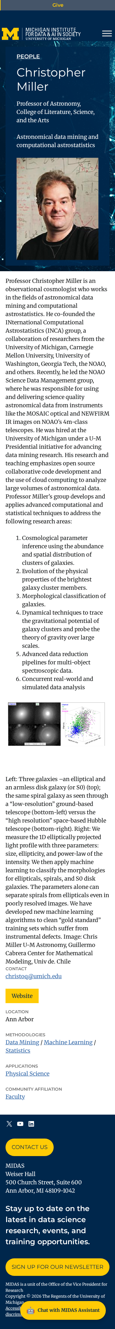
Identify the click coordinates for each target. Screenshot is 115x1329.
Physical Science (27, 1073)
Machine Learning (68, 1042)
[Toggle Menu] (107, 33)
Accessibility (18, 1308)
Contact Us (30, 1147)
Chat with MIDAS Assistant (63, 1310)
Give (57, 5)
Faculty (15, 1096)
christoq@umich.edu (34, 976)
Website (22, 995)
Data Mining (22, 1042)
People (28, 56)
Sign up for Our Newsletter (57, 1267)
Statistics (18, 1050)
